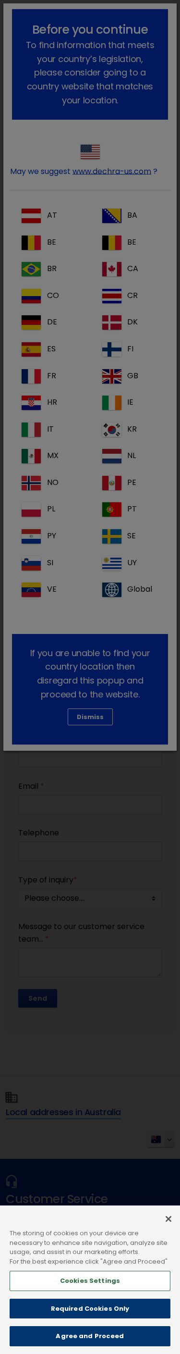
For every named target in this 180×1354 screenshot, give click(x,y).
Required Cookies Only (90, 1308)
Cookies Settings (90, 1280)
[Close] (168, 1219)
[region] (90, 1279)
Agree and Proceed (90, 1336)
